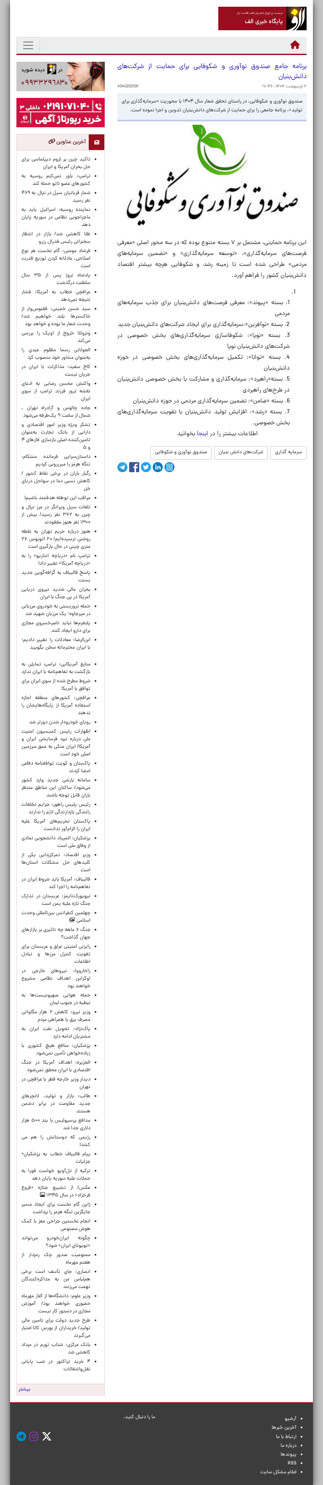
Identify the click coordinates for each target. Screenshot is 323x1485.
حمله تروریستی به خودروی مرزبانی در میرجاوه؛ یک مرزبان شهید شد (55, 610)
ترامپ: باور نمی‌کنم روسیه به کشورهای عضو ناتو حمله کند (55, 180)
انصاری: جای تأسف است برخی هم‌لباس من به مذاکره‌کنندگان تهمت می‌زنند (55, 1279)
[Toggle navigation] (28, 45)
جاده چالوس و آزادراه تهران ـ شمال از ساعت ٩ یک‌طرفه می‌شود (55, 412)
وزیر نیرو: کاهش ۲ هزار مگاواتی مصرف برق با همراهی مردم (55, 1016)
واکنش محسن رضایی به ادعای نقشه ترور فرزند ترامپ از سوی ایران (55, 391)
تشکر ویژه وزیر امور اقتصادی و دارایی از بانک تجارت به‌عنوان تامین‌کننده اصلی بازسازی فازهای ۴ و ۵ (55, 436)
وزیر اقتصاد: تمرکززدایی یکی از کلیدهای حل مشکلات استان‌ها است (55, 863)
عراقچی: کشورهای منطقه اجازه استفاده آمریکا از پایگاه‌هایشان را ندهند (55, 705)
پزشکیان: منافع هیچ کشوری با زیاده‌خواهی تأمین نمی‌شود (55, 1049)
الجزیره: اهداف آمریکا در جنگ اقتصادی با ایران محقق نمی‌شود (55, 1066)
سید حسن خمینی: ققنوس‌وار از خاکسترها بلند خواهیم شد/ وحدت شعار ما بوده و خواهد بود (55, 316)
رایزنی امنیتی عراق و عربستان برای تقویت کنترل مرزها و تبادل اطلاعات (55, 954)
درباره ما (289, 1446)
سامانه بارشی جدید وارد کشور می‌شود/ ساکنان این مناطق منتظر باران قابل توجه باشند (55, 788)
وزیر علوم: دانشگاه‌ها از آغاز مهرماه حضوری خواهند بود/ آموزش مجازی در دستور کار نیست (55, 1304)
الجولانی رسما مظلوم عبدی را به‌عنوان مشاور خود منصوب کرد (55, 354)
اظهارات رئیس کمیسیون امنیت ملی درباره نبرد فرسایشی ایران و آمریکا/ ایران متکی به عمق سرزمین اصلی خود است (55, 743)
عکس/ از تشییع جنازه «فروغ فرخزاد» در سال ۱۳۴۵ (55, 1191)
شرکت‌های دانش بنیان (241, 452)
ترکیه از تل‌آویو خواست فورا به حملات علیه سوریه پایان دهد (55, 1175)
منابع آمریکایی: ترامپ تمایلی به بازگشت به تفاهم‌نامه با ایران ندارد (55, 668)
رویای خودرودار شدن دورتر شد (58, 722)
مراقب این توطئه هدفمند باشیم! (57, 498)
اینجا (202, 434)
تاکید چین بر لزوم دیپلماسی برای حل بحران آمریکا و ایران (55, 163)
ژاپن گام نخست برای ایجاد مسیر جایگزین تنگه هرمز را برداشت (55, 1208)
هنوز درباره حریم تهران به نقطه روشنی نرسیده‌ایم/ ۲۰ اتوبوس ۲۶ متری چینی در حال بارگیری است (55, 539)
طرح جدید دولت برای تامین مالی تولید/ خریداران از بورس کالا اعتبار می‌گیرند (55, 1328)
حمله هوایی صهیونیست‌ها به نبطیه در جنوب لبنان (55, 999)
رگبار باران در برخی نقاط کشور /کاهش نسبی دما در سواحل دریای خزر (55, 481)
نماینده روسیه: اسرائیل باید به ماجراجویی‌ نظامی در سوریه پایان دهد (55, 217)
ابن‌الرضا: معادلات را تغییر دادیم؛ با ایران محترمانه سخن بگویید (55, 647)
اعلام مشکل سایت (278, 1472)
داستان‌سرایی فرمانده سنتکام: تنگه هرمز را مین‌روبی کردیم (55, 460)
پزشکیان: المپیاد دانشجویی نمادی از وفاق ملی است (55, 842)
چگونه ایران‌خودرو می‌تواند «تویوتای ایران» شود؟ (55, 1242)
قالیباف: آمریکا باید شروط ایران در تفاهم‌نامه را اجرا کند (55, 883)
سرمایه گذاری (288, 452)
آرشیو (291, 1419)
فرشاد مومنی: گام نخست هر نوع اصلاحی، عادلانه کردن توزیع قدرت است (55, 258)
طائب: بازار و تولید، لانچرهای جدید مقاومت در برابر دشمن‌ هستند (55, 1104)
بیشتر (24, 1389)
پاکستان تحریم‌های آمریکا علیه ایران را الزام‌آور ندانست (55, 825)
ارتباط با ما (286, 1437)
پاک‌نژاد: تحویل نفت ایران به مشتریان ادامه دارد (55, 1033)
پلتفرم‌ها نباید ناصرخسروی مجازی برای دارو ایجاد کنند (55, 627)
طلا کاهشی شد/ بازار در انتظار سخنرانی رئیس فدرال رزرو (55, 238)
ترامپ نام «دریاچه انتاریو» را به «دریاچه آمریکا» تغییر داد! (55, 560)
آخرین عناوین (70, 142)
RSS (292, 1463)
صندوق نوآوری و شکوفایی (181, 452)
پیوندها (289, 1455)
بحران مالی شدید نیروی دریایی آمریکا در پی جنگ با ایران (55, 593)
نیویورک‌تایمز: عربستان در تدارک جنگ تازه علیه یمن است (55, 900)
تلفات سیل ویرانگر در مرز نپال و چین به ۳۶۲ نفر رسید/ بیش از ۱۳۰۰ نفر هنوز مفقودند (55, 515)
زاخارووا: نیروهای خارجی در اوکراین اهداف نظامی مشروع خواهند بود (55, 978)
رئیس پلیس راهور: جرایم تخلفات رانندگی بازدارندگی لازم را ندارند (55, 808)
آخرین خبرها (284, 1428)
